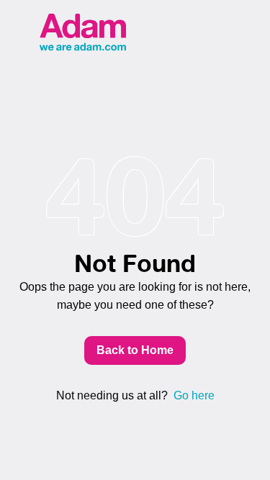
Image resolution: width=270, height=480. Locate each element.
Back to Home (135, 350)
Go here (194, 395)
